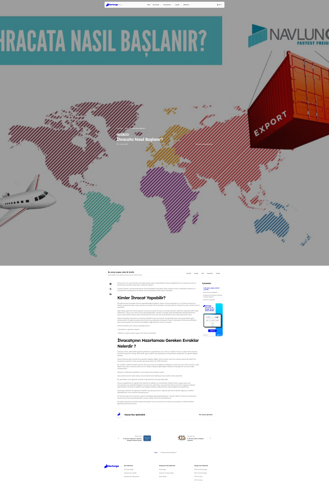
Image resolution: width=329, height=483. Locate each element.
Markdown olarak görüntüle (204, 144)
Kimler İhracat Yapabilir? (210, 292)
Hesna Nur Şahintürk (209, 300)
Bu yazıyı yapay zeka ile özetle (212, 288)
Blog (126, 128)
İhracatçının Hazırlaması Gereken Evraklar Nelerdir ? (212, 296)
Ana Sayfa (120, 128)
